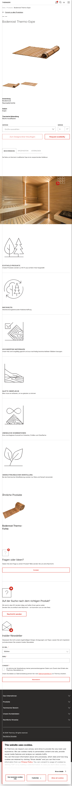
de (64, 2)
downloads (36, 151)
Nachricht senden (14, 614)
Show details (59, 771)
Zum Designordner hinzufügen (22, 137)
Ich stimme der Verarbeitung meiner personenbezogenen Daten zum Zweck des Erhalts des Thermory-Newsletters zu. (37, 669)
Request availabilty (57, 137)
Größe (5, 125)
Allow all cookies (57, 778)
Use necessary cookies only (15, 778)
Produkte (10, 7)
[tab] (9, 150)
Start (3, 7)
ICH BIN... (5, 647)
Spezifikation (23, 151)
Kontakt (36, 570)
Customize (35, 778)
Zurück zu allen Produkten (14, 12)
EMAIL (4, 656)
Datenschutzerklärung (44, 673)
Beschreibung (9, 151)
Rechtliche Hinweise (9, 736)
